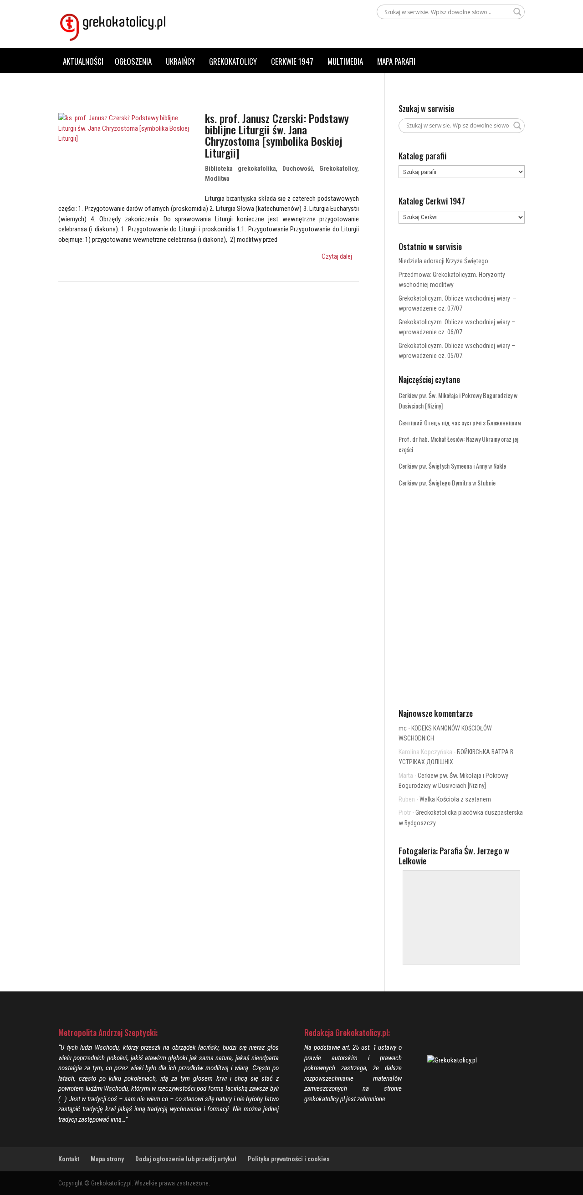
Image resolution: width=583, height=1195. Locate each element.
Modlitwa (217, 178)
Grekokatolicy (233, 61)
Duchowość (297, 168)
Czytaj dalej (337, 256)
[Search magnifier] (517, 11)
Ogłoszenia (133, 61)
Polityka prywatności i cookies (289, 1159)
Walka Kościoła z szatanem (455, 799)
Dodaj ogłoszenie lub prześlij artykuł (185, 1159)
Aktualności (83, 61)
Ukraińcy (180, 61)
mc (403, 728)
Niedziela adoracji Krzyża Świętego (443, 261)
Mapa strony (107, 1159)
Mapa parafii (396, 61)
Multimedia (345, 61)
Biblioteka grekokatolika (240, 168)
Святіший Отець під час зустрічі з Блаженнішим (460, 422)
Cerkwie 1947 (292, 61)
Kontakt (68, 1159)
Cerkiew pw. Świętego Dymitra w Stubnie (447, 482)
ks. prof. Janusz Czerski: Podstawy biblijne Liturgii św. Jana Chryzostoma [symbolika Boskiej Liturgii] (277, 135)
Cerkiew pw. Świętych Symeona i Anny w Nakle (452, 465)
